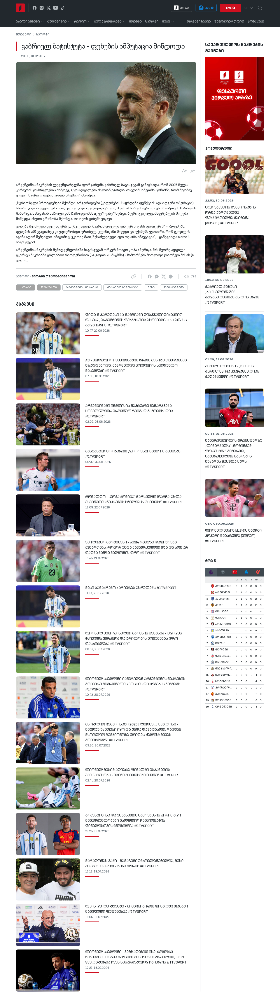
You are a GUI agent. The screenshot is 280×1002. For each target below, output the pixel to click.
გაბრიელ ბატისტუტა (122, 287)
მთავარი (23, 34)
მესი (151, 287)
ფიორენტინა (174, 287)
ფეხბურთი (49, 287)
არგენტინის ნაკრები (82, 287)
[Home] (20, 8)
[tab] (211, 572)
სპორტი (42, 34)
